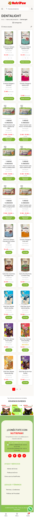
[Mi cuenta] (32, 9)
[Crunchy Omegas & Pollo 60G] (25, 230)
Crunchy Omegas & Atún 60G (8, 84)
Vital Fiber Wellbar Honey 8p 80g (25, 339)
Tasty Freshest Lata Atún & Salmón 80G (25, 166)
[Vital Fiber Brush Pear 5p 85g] (25, 362)
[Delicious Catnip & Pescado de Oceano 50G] (8, 230)
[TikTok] (24, 455)
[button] (8, 62)
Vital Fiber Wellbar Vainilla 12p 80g (8, 307)
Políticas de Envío (12, 472)
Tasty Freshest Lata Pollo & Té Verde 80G (25, 125)
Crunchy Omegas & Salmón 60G (25, 84)
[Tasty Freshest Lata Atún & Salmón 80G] (25, 152)
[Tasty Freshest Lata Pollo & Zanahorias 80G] (8, 111)
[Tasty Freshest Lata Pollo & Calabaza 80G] (8, 152)
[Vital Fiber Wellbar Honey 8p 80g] (25, 330)
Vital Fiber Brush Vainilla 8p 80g (25, 307)
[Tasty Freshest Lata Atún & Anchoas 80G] (25, 191)
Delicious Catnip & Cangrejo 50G (8, 47)
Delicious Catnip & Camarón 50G (25, 47)
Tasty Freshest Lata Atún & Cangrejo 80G (9, 206)
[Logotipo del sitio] (17, 3)
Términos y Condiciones (13, 489)
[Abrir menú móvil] (2, 9)
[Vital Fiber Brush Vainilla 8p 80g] (25, 297)
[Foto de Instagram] (6, 409)
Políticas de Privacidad (12, 493)
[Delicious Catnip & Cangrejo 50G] (8, 38)
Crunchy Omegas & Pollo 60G (25, 240)
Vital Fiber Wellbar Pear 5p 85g (8, 339)
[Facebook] (14, 455)
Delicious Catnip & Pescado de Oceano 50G (9, 241)
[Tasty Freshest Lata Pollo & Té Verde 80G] (25, 111)
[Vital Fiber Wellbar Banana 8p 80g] (8, 362)
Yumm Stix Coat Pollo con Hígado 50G (9, 274)
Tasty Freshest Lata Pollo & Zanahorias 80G (9, 126)
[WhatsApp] (19, 455)
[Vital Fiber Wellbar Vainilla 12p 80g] (8, 297)
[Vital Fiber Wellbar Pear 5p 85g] (8, 330)
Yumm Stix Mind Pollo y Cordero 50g (25, 274)
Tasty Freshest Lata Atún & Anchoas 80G (25, 206)
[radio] (8, 120)
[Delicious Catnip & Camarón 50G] (25, 38)
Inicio (2, 19)
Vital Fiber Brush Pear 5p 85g (25, 372)
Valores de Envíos (12, 469)
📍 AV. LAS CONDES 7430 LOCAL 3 (17, 443)
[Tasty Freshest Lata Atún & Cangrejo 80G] (8, 191)
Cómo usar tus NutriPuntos (12, 476)
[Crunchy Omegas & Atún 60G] (8, 74)
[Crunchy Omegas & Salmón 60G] (25, 74)
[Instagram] (10, 455)
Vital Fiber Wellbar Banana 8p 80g (8, 372)
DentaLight (9, 50)
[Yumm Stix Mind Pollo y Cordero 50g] (25, 265)
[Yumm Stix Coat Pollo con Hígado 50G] (8, 265)
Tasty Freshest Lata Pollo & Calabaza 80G (9, 166)
